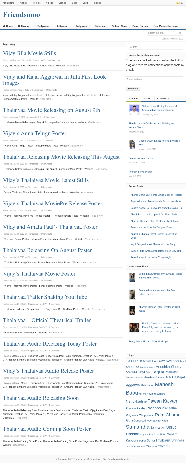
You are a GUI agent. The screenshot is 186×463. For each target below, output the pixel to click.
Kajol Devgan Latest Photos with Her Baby (153, 244)
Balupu (149, 372)
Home (9, 26)
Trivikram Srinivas (169, 440)
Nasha (162, 394)
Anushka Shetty (168, 367)
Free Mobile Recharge (165, 26)
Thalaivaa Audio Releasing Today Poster (50, 343)
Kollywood (82, 26)
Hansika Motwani (154, 377)
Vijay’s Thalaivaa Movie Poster (39, 273)
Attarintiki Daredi (135, 371)
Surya (151, 440)
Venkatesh (139, 446)
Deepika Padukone (165, 372)
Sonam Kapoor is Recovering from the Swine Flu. (157, 208)
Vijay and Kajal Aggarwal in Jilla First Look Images (54, 79)
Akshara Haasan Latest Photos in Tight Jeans (155, 221)
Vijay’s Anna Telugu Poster (34, 133)
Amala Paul (150, 361)
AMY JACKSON (169, 361)
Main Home (8, 3)
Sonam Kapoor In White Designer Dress (152, 227)
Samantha (137, 427)
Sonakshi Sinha (157, 434)
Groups (62, 3)
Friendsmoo (80, 459)
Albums (23, 3)
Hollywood (24, 26)
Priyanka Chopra (137, 415)
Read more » (72, 65)
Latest (148, 99)
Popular (133, 99)
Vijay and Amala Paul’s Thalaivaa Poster (50, 226)
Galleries (100, 26)
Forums (37, 3)
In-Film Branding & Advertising (115, 459)
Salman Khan (160, 420)
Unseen (129, 446)
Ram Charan (168, 414)
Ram (151, 415)
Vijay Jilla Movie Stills (29, 53)
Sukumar (141, 441)
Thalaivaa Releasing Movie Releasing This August (61, 156)
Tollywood (62, 26)
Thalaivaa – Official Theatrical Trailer (47, 320)
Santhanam (157, 427)
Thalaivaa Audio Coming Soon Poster (47, 428)
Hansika (139, 378)
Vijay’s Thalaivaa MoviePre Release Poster (52, 203)
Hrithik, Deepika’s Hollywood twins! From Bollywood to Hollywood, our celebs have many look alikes (160, 327)
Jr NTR (170, 377)
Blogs (74, 3)
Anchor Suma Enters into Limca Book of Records (157, 194)
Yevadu (164, 446)
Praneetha (169, 408)
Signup (97, 3)
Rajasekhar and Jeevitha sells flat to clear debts (156, 201)
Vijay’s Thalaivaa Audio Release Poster (48, 370)
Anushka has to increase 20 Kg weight (151, 257)
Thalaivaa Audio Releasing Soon (41, 397)
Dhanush (130, 377)
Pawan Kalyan (162, 401)
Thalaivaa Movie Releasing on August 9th (51, 110)
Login (85, 3)
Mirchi (142, 393)
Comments (163, 99)
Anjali (182, 361)
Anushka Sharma (147, 367)
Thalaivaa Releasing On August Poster (47, 250)
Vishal (154, 446)
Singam (144, 434)
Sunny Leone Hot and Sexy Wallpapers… (150, 341)
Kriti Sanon (147, 385)
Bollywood (43, 26)
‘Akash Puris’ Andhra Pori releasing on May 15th (156, 251)
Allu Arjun (135, 361)
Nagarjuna (152, 393)
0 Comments (54, 60)
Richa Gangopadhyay (139, 420)
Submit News (119, 26)
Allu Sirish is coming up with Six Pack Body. (154, 214)
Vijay (148, 446)
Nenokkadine (136, 401)
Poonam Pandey (136, 408)
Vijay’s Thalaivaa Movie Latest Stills (46, 180)
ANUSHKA (132, 367)
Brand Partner (140, 26)
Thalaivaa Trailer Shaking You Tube (45, 296)
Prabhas (153, 408)
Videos (49, 3)
